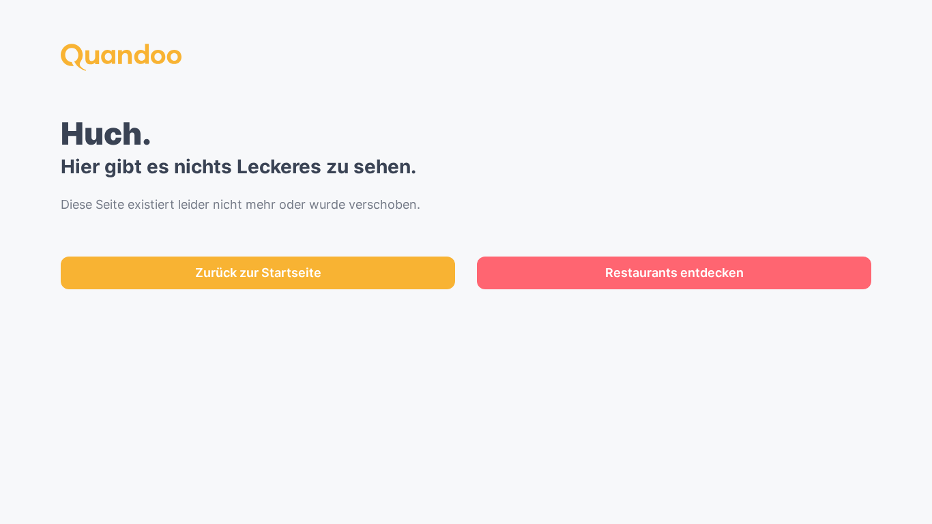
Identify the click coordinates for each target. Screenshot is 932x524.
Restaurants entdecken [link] (674, 272)
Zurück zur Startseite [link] (258, 272)
